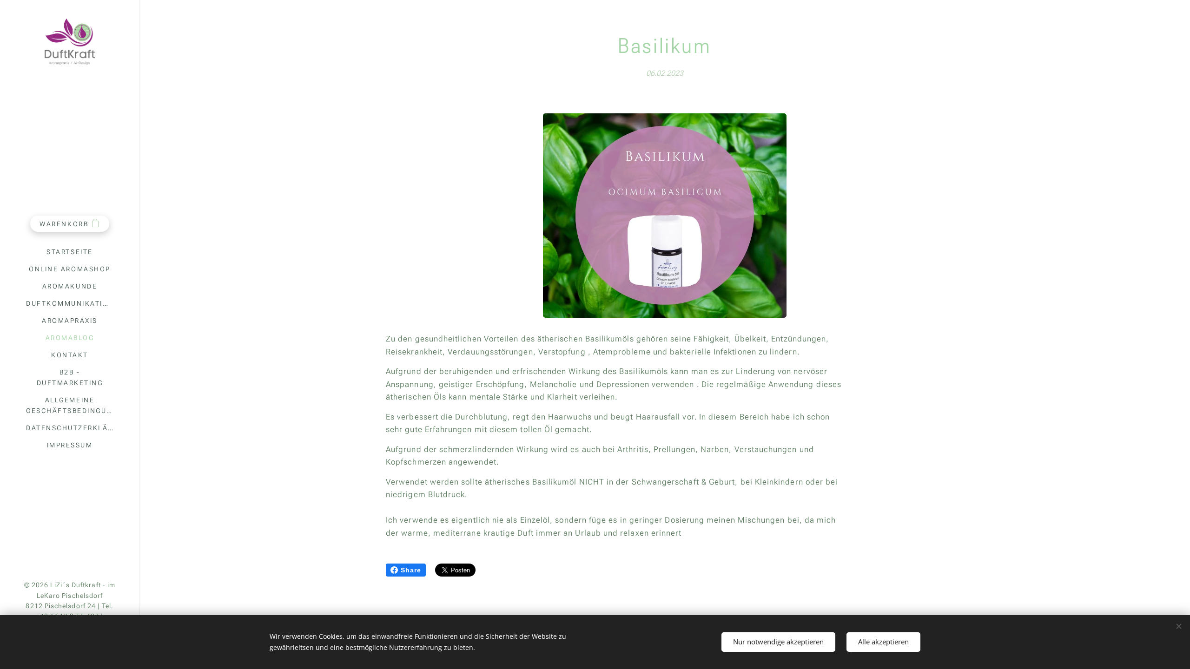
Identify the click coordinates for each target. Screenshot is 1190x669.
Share (411, 570)
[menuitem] (70, 252)
